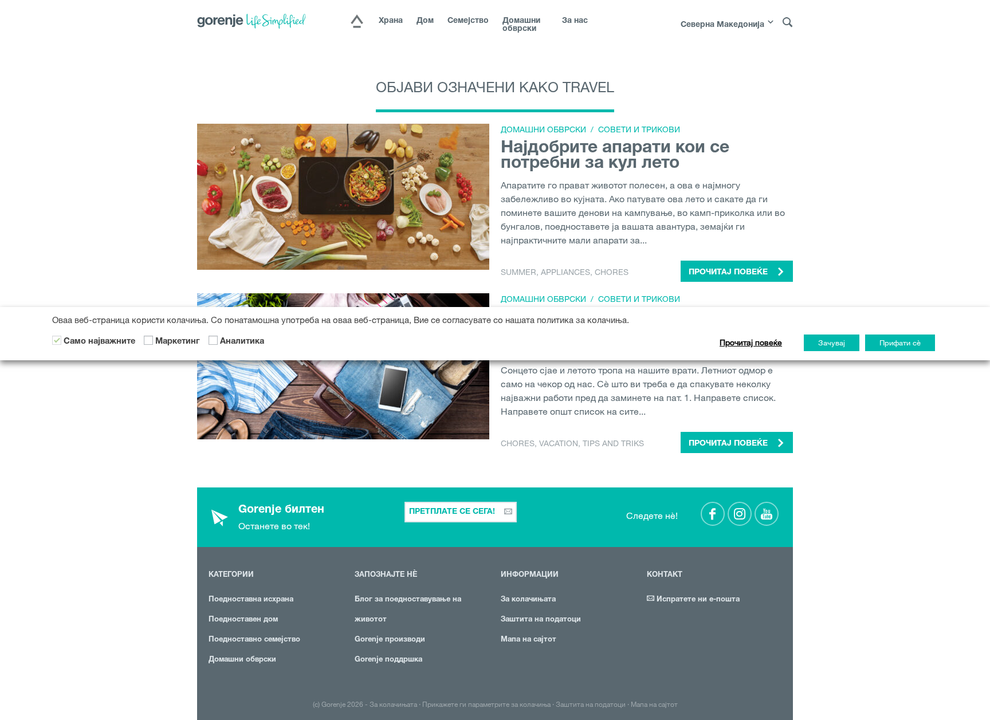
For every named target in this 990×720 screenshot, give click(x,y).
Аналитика (242, 342)
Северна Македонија (722, 25)
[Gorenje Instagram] (740, 514)
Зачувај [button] (831, 342)
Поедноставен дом (243, 620)
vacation (558, 443)
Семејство (468, 21)
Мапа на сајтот (528, 640)
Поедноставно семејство (254, 640)
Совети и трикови (639, 129)
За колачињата (528, 600)
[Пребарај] (788, 22)
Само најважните (99, 342)
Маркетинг (177, 342)
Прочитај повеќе (751, 342)
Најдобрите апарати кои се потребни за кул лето (615, 156)
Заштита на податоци (541, 620)
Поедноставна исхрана (251, 600)
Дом (425, 21)
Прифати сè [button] (900, 342)
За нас (575, 21)
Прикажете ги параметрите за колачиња (486, 704)
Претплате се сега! (453, 512)
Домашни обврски (521, 25)
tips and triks (613, 443)
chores (611, 272)
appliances (565, 272)
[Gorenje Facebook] (713, 514)
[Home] (357, 22)
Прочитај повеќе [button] (729, 273)
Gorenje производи (390, 640)
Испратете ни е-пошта (697, 600)
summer (518, 272)
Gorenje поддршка (388, 660)
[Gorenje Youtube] (767, 514)
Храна (391, 21)
